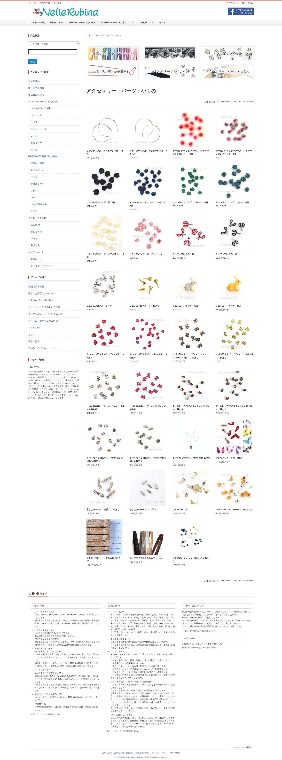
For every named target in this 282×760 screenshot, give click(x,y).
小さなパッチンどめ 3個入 (229, 458)
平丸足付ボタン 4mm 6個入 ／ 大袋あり (191, 560)
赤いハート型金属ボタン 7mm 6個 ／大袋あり (105, 356)
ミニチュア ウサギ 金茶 (228, 306)
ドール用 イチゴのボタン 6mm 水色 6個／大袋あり (148, 459)
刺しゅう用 (36, 231)
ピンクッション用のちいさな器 (44, 307)
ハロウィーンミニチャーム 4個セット (234, 509)
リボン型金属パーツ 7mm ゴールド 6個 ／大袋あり (235, 356)
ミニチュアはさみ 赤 (183, 254)
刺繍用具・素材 (36, 286)
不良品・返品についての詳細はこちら (199, 631)
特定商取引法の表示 (142, 753)
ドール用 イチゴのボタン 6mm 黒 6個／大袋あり (234, 408)
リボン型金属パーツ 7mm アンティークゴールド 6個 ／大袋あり (191, 356)
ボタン (34, 190)
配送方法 (129, 753)
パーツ (34, 197)
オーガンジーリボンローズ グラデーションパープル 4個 (234, 152)
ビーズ (34, 177)
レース (34, 135)
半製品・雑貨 (37, 163)
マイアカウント (231, 3)
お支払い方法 (119, 753)
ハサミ (34, 238)
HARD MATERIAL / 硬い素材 (113, 22)
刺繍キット (36, 259)
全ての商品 (34, 81)
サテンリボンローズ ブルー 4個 (232, 202)
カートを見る (248, 3)
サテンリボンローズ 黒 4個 (100, 202)
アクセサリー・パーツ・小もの (107, 35)
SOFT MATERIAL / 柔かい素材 (82, 22)
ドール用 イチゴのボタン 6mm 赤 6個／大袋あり (191, 408)
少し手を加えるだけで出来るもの (45, 314)
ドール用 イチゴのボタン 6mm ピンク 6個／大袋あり (104, 459)
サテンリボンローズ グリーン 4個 (190, 202)
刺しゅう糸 (36, 142)
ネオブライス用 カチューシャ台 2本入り (105, 152)
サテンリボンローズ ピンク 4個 (146, 254)
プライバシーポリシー (160, 753)
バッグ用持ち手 (39, 204)
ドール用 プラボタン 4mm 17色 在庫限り (191, 459)
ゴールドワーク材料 (41, 108)
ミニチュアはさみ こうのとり (144, 306)
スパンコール (37, 170)
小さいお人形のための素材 (42, 293)
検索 (32, 61)
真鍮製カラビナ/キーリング (42, 348)
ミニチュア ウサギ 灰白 (185, 306)
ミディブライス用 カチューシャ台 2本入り (148, 152)
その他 (34, 149)
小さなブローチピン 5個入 (143, 509)
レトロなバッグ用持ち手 (40, 300)
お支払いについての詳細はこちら (45, 714)
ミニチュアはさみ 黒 (226, 254)
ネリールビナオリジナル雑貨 (43, 320)
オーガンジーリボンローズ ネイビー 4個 (148, 204)
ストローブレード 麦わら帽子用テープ (104, 560)
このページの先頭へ (242, 747)
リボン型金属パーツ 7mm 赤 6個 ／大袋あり (148, 408)
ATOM (177, 753)
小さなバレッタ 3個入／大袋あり (102, 509)
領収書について (57, 22)
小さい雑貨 (34, 341)
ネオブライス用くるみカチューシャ (147, 558)
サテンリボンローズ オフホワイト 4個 (105, 256)
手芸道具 (35, 245)
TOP (88, 35)
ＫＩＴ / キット (158, 22)
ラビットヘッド (180, 509)
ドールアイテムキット (42, 266)
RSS (171, 753)
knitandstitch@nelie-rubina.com (202, 648)
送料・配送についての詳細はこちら (122, 731)
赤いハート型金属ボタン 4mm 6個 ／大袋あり (148, 356)
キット (31, 334)
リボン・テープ (39, 129)
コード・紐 (36, 115)
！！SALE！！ (35, 327)
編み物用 (35, 225)
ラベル (34, 122)
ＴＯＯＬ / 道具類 (139, 22)
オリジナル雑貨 (38, 22)
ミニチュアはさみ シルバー (100, 306)
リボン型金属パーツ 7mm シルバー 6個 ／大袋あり (105, 408)
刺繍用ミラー (37, 183)
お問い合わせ (107, 753)
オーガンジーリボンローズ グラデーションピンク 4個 (191, 152)
